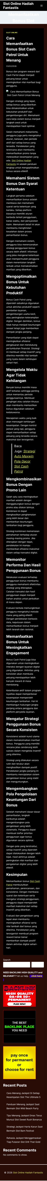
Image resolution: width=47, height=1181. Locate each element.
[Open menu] (41, 6)
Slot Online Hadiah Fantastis (28, 1172)
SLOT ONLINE (11, 33)
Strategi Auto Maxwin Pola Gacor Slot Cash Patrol (24, 461)
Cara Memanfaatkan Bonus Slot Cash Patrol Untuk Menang (21, 49)
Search (6, 960)
